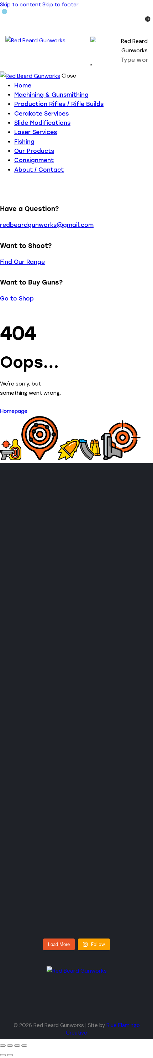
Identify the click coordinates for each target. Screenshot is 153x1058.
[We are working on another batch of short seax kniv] (109, 722)
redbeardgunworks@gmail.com (47, 225)
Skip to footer (60, 4)
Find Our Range (22, 262)
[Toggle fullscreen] (10, 1045)
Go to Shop (17, 298)
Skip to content (20, 4)
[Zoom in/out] (3, 1045)
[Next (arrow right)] (10, 1055)
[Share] (17, 1045)
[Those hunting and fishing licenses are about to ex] (44, 569)
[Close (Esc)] (24, 1045)
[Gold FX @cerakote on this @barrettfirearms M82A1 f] (44, 732)
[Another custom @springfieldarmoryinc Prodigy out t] (44, 866)
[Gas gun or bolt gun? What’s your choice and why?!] (109, 545)
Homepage (13, 411)
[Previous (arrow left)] (3, 1055)
